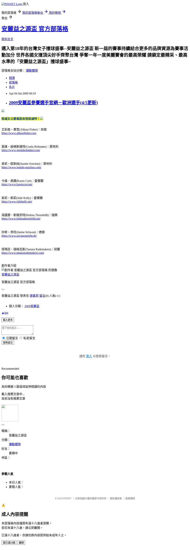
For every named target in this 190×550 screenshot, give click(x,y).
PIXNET (67, 498)
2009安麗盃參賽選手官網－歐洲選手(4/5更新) (53, 102)
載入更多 (8, 320)
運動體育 (32, 70)
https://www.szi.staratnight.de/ (19, 235)
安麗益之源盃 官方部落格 (34, 28)
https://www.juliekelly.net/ (16, 201)
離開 (21, 542)
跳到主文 (7, 39)
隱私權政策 (116, 498)
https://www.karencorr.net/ (16, 184)
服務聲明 (130, 498)
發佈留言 (8, 342)
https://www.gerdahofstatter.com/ (20, 150)
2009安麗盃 (31, 306)
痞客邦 (34, 295)
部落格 (13, 82)
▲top (4, 312)
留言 (42, 295)
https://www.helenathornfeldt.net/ (20, 218)
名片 (12, 87)
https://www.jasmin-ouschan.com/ (21, 167)
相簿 (12, 78)
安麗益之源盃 (10, 274)
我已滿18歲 (9, 542)
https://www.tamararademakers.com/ (22, 252)
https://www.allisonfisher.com (18, 133)
